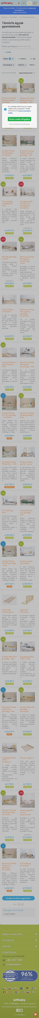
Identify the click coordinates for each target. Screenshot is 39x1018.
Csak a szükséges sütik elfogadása (19, 124)
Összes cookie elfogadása (19, 119)
